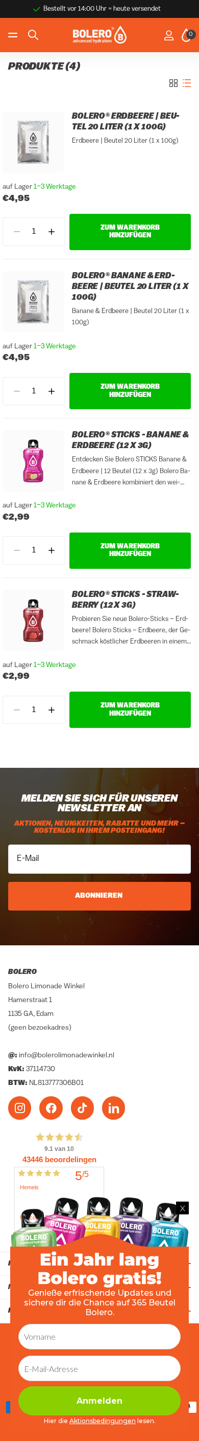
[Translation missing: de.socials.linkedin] (113, 1108)
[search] (33, 35)
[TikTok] (82, 1108)
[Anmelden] (168, 35)
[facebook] (50, 1108)
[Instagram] (19, 1108)
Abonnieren (99, 896)
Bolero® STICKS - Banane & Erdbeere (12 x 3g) (130, 440)
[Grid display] (173, 83)
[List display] (187, 83)
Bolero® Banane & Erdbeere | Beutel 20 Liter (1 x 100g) (130, 287)
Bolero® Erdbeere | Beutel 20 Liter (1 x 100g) (126, 122)
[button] (51, 231)
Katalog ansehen (14, 35)
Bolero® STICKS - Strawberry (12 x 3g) (125, 600)
